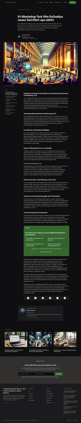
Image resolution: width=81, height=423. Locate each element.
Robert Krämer (27, 35)
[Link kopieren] (65, 298)
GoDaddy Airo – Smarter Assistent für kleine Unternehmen (65, 350)
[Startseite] (10, 2)
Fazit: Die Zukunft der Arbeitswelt (10, 113)
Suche (65, 2)
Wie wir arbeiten (49, 395)
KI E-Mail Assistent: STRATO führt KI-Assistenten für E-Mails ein (14, 350)
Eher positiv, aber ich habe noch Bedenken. (56, 239)
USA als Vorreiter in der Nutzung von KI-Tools (10, 106)
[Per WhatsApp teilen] (28, 298)
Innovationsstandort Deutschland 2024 (55, 289)
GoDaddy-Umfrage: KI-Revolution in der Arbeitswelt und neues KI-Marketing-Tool (11, 93)
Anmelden (58, 374)
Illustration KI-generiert (9, 85)
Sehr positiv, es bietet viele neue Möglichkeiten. (34, 239)
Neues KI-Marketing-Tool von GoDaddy (12, 103)
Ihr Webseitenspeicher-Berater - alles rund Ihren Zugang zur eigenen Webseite (14, 391)
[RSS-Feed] (4, 403)
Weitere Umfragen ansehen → (46, 251)
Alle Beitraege (49, 393)
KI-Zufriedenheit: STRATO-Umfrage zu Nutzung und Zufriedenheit (39, 350)
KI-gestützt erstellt (33, 38)
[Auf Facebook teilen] (43, 298)
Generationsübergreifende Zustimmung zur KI (11, 97)
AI (30, 9)
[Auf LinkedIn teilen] (50, 298)
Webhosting (57, 2)
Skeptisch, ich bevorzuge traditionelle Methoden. (54, 244)
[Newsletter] (7, 403)
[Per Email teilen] (57, 298)
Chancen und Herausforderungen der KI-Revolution (11, 110)
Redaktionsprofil (30, 312)
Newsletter (72, 2)
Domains (42, 2)
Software (52, 2)
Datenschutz (49, 402)
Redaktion (48, 391)
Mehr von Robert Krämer (32, 317)
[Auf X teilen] (35, 298)
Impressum (48, 400)
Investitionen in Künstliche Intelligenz (11, 100)
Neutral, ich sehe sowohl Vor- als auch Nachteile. (34, 244)
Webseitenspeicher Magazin (23, 9)
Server (46, 2)
